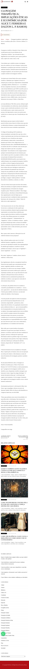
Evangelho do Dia (5, 607)
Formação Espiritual (5, 625)
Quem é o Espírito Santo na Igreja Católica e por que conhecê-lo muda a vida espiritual (14, 470)
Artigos (4, 7)
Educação (3, 600)
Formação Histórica (5, 630)
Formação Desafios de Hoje (7, 620)
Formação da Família (5, 615)
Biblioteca (3, 590)
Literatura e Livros (5, 640)
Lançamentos (4, 638)
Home (2, 39)
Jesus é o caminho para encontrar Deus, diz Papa (23, 437)
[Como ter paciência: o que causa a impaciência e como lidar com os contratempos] (14, 522)
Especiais (3, 602)
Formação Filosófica (5, 627)
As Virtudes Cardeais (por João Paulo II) (5, 437)
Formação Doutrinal (5, 622)
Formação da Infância (5, 617)
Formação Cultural (5, 612)
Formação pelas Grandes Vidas (7, 635)
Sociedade (3, 648)
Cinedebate (3, 595)
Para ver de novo (4, 645)
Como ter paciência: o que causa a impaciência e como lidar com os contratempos (14, 538)
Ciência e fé (3, 592)
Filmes (2, 610)
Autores (2, 587)
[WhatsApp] (3, 634)
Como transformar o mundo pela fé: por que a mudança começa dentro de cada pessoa (14, 504)
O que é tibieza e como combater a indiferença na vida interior (14, 577)
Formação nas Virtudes (6, 633)
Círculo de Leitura (5, 597)
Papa (2, 643)
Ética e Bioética (4, 605)
